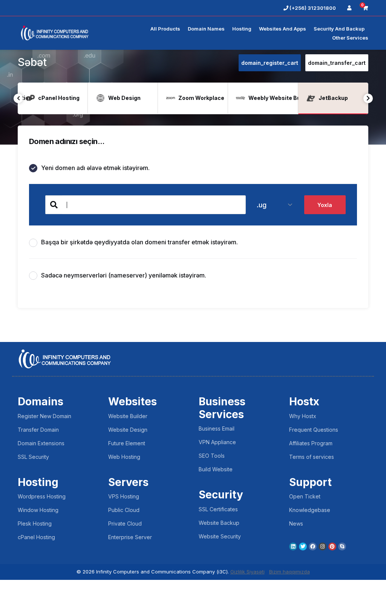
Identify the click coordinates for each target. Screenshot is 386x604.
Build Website (216, 469)
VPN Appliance (217, 442)
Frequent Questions (313, 429)
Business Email (216, 428)
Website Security (220, 536)
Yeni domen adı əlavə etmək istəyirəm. (95, 168)
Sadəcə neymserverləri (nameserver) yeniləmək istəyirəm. (123, 275)
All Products (165, 29)
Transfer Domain (38, 429)
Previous (18, 98)
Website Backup (219, 523)
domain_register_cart (269, 63)
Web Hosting (124, 457)
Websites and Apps (282, 29)
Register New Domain (44, 416)
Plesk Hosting (35, 523)
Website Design (127, 429)
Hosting (241, 29)
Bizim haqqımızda (289, 572)
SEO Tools (212, 455)
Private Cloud (125, 523)
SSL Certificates (218, 509)
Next (368, 98)
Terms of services (311, 457)
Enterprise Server (130, 537)
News (296, 523)
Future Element (126, 443)
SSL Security (33, 457)
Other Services (350, 38)
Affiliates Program (310, 443)
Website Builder (127, 416)
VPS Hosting (123, 496)
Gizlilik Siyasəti (247, 572)
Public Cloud (123, 510)
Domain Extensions (41, 443)
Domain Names (206, 29)
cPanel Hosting (36, 537)
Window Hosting (38, 510)
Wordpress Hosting (42, 496)
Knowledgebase (309, 510)
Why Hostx (302, 416)
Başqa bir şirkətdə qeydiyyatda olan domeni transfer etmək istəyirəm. (139, 242)
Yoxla (324, 205)
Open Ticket (304, 496)
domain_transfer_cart (337, 63)
